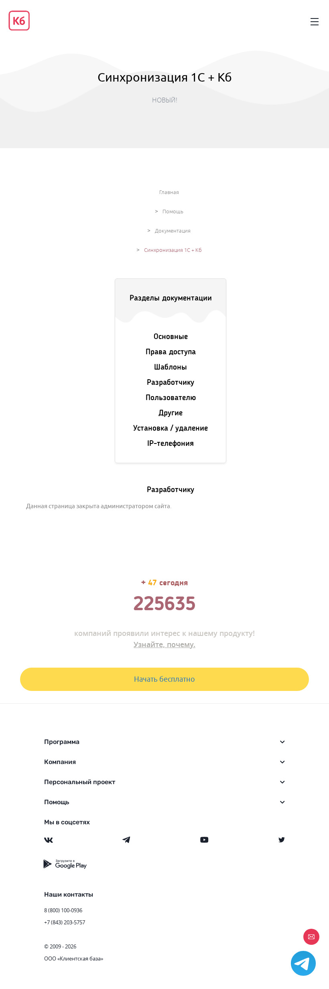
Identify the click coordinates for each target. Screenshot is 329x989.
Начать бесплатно (164, 679)
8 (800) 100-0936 (63, 910)
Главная (169, 192)
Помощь (172, 211)
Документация (173, 231)
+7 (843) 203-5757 (64, 922)
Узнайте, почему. (164, 644)
